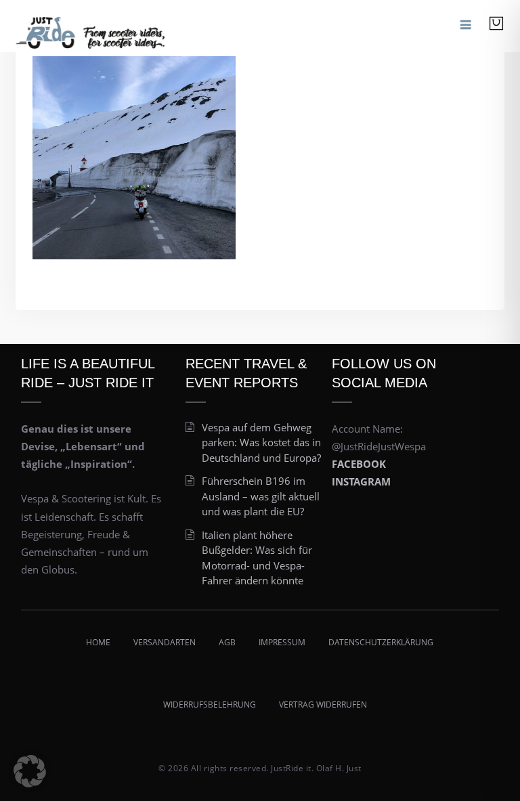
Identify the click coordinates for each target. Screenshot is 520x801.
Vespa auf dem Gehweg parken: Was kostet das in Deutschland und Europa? (261, 442)
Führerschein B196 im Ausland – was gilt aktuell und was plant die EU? (261, 496)
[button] (30, 771)
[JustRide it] (90, 26)
